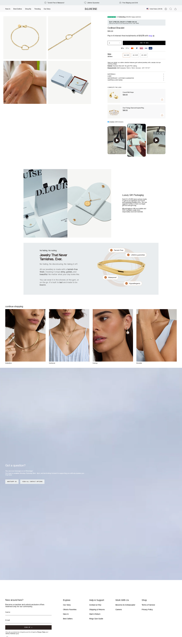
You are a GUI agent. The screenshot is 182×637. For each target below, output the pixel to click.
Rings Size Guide (96, 619)
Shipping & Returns (97, 609)
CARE (109, 76)
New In (66, 614)
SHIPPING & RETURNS (115, 80)
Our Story (67, 605)
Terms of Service (10, 633)
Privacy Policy (41, 632)
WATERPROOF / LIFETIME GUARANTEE (121, 78)
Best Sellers (68, 619)
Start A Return (94, 614)
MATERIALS (111, 74)
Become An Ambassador (125, 605)
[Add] (162, 99)
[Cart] (175, 9)
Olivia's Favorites (69, 609)
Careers (118, 609)
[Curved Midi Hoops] (114, 96)
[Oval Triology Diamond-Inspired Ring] (114, 111)
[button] (28, 8)
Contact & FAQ (95, 605)
